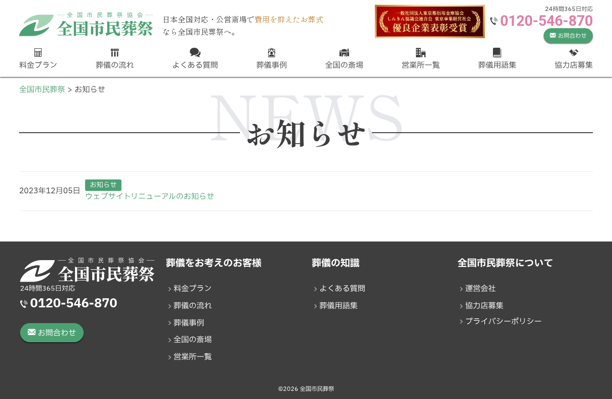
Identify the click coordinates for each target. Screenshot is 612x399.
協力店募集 (484, 306)
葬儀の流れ (193, 306)
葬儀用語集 (338, 306)
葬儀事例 (189, 323)
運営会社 (480, 288)
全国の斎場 (193, 340)
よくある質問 (342, 288)
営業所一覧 (193, 357)
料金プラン (193, 288)
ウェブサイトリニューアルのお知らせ (149, 196)
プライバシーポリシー (503, 321)
